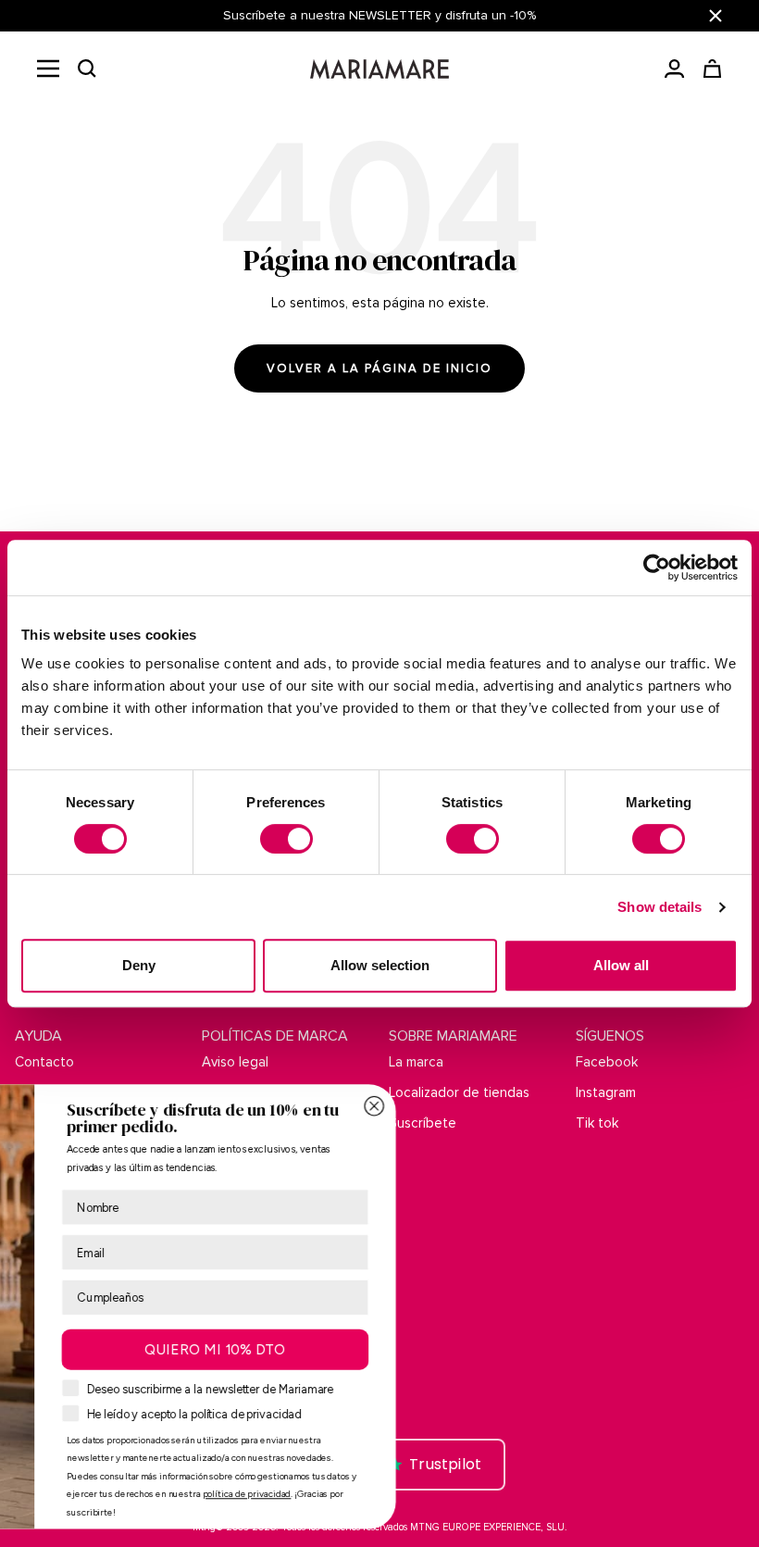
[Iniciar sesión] (674, 68)
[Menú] (48, 68)
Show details (659, 907)
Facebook (607, 1062)
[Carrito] (712, 68)
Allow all (621, 965)
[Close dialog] (680, 1106)
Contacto (44, 1062)
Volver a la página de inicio (379, 368)
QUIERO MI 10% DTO (520, 1349)
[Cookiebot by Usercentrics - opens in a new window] (657, 567)
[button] (87, 68)
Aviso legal (235, 1062)
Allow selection (379, 965)
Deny (139, 965)
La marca (416, 1062)
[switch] (286, 839)
